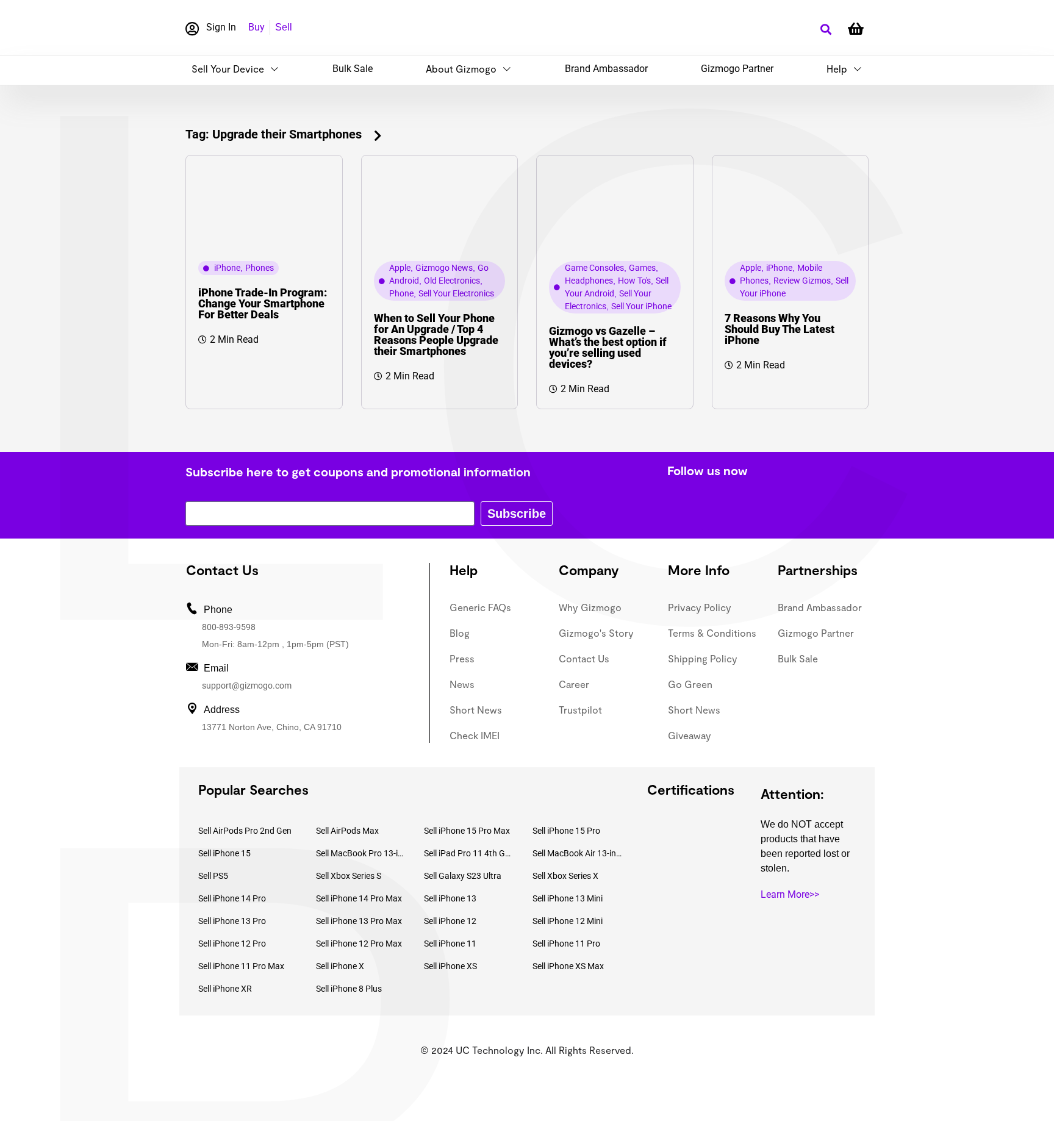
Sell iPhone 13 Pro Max (359, 921)
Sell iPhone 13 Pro (232, 921)
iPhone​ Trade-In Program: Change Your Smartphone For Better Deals (262, 303)
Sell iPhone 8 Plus (349, 989)
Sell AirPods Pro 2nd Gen (245, 831)
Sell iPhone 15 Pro (566, 831)
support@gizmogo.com (247, 685)
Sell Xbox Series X (565, 876)
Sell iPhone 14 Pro (232, 898)
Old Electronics (452, 280)
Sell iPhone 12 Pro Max (359, 943)
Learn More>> (790, 894)
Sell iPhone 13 (450, 898)
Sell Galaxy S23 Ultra (462, 876)
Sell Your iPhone (641, 306)
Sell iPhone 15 (224, 853)
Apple (399, 268)
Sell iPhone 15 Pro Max (467, 831)
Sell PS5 (213, 876)
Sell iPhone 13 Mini (567, 898)
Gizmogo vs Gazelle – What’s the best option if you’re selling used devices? (608, 347)
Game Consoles (594, 268)
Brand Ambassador (606, 68)
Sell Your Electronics (456, 293)
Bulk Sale (352, 68)
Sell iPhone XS (450, 966)
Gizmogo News (444, 268)
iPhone (227, 268)
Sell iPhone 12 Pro (232, 943)
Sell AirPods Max (347, 831)
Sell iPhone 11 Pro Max (241, 966)
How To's (634, 280)
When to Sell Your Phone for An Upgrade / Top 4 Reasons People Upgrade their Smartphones (436, 334)
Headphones (589, 280)
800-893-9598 (229, 627)
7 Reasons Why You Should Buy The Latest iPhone (779, 329)
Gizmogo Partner (737, 68)
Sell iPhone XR (225, 989)
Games (642, 268)
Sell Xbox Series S (348, 876)
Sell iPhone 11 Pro (566, 943)
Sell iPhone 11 (450, 943)
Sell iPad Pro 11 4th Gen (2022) (469, 853)
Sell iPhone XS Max (568, 966)
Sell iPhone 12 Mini (567, 921)
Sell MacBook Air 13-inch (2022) (577, 853)
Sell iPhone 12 (450, 921)
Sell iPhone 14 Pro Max (359, 898)
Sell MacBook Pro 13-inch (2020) (361, 853)
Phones (259, 268)
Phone (401, 293)
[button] (826, 30)
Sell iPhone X (340, 966)
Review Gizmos (802, 280)
